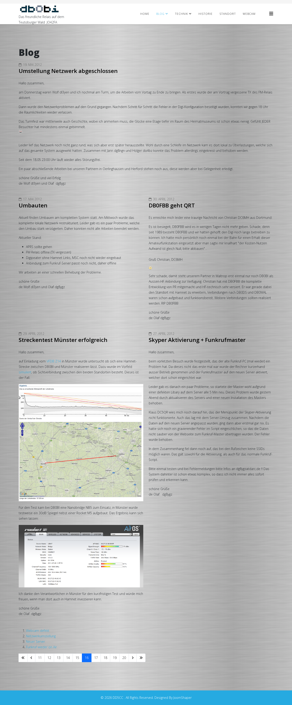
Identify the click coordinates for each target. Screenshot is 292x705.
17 (96, 658)
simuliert (25, 372)
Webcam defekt (37, 630)
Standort (227, 14)
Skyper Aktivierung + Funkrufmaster (197, 339)
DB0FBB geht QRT (172, 205)
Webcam (249, 14)
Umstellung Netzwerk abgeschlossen (68, 71)
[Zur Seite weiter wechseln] (133, 657)
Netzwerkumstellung (41, 636)
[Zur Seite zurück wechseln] (31, 657)
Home (144, 14)
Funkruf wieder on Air (41, 647)
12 (49, 658)
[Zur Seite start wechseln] (23, 657)
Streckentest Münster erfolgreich (63, 339)
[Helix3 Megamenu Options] (271, 13)
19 (115, 658)
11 (40, 658)
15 (77, 658)
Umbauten (33, 205)
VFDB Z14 (54, 361)
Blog (160, 14)
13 (58, 658)
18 (105, 658)
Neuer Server (35, 641)
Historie (205, 14)
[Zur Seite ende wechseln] (141, 657)
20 (124, 658)
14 (68, 658)
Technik (181, 14)
